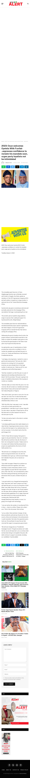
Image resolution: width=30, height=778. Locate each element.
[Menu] (2, 3)
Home (2, 141)
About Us (8, 769)
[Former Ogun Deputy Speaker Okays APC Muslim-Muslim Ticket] (15, 600)
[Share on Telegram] (22, 166)
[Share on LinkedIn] (26, 166)
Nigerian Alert (9, 162)
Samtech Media (23, 773)
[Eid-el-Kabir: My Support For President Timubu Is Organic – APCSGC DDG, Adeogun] (15, 624)
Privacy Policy (24, 769)
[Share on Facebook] (8, 166)
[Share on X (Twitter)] (13, 166)
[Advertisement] (15, 74)
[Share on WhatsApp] (3, 166)
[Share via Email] (17, 166)
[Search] (28, 3)
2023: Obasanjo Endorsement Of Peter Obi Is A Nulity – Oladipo (22, 555)
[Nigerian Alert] (16, 3)
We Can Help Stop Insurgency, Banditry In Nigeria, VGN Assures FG (8, 555)
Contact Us (16, 769)
